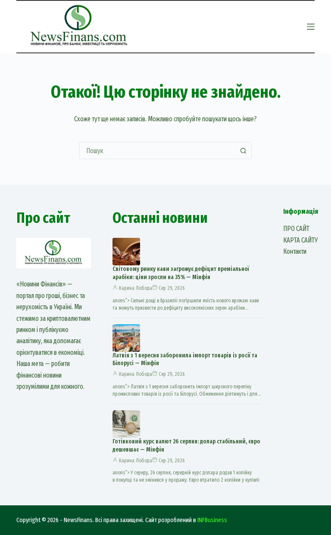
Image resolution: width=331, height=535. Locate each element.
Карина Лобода (135, 288)
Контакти (294, 251)
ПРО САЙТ (296, 228)
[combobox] (157, 150)
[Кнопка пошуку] (243, 150)
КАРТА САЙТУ (300, 240)
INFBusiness (212, 520)
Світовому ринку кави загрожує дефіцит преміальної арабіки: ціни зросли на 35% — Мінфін (180, 273)
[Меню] (311, 27)
